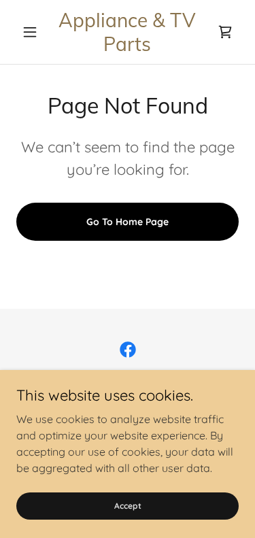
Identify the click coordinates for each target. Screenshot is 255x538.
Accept (127, 506)
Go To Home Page (127, 222)
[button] (33, 32)
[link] (127, 32)
